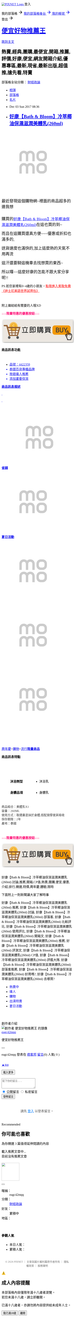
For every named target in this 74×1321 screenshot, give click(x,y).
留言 (40, 1054)
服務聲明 (43, 1265)
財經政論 (34, 82)
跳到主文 (8, 41)
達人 (12, 991)
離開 (22, 1313)
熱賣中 (14, 987)
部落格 (14, 95)
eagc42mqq (9, 1032)
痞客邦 (32, 1054)
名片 (12, 99)
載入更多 (8, 1072)
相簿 (12, 90)
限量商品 (33, 749)
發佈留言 (8, 1096)
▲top (5, 1064)
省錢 (5, 468)
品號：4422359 (19, 364)
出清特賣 (15, 1001)
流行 (24, 749)
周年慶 (6, 749)
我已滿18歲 (9, 1313)
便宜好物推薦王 (24, 30)
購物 (16, 749)
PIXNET (18, 1261)
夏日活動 (8, 537)
